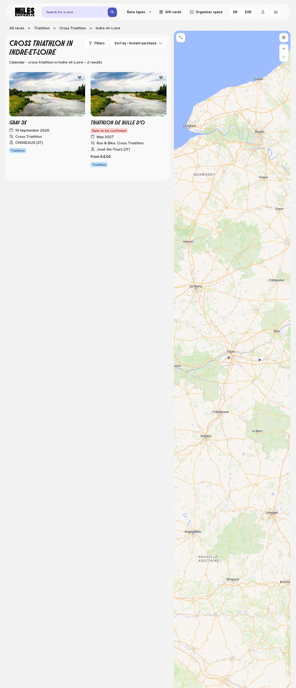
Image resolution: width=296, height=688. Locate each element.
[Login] (263, 12)
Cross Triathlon (72, 28)
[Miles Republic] (24, 12)
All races (16, 28)
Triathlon (42, 28)
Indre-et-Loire (108, 28)
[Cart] (276, 12)
